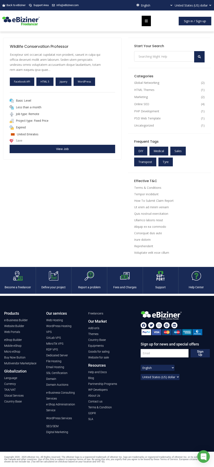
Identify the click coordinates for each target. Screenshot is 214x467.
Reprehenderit (143, 246)
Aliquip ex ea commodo (150, 227)
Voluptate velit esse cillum (151, 253)
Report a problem (89, 287)
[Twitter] (151, 325)
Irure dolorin (142, 240)
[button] (195, 21)
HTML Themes (144, 89)
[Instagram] (159, 325)
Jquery (63, 81)
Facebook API (22, 81)
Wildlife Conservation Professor (39, 46)
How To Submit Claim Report (154, 201)
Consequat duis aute (148, 233)
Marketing (141, 97)
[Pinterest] (167, 325)
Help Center (196, 287)
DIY (140, 151)
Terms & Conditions (147, 188)
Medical (159, 151)
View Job (62, 149)
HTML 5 (45, 81)
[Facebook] (144, 325)
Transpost (145, 162)
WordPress (84, 81)
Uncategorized (144, 125)
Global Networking (146, 82)
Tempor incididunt (146, 194)
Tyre (166, 162)
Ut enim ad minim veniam (151, 207)
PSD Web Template (147, 118)
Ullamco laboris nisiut (148, 220)
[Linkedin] (174, 325)
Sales (178, 151)
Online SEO (141, 104)
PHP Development (146, 111)
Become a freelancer (18, 287)
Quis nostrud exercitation (151, 214)
